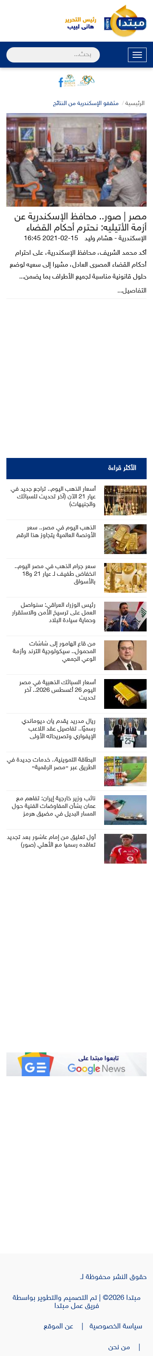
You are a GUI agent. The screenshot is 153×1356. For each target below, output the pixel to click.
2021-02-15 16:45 (51, 239)
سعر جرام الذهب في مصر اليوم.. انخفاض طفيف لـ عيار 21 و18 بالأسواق (55, 574)
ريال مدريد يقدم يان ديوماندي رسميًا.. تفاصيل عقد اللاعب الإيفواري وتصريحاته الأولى (59, 729)
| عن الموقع (67, 1326)
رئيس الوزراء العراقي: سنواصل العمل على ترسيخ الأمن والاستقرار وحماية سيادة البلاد (54, 613)
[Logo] (76, 20)
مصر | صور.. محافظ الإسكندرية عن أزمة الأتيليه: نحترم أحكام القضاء (80, 222)
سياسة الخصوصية (118, 1326)
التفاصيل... (132, 291)
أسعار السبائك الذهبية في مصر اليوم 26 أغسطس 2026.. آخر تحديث (57, 690)
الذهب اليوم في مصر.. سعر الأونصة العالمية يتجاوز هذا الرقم (56, 531)
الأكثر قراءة (122, 468)
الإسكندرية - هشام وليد (116, 239)
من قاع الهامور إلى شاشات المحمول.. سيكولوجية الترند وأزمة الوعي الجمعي (54, 651)
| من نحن (127, 1347)
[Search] (10, 49)
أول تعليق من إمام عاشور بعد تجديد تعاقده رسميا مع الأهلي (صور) (51, 841)
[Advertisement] (76, 963)
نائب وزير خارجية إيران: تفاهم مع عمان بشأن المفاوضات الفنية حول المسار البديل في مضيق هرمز (54, 806)
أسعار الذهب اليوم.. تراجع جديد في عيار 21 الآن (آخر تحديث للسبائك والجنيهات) (53, 497)
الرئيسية (134, 103)
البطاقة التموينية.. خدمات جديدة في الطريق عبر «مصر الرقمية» (51, 763)
